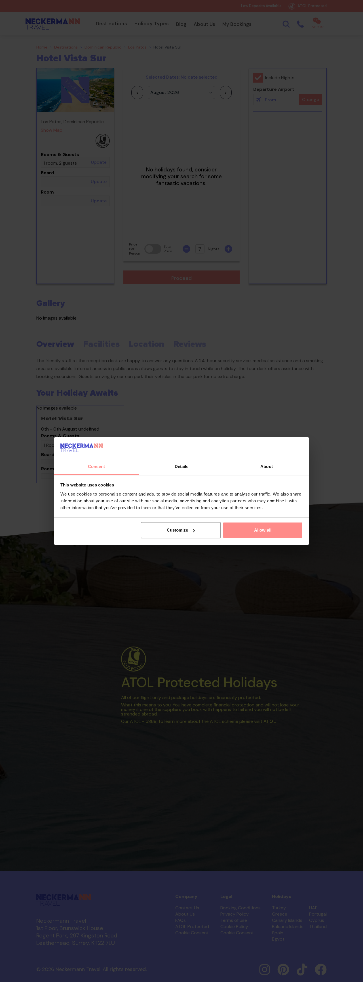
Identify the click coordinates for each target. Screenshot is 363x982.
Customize (177, 530)
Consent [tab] (96, 466)
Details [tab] (182, 466)
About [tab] (266, 466)
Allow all (262, 530)
